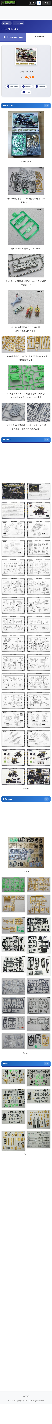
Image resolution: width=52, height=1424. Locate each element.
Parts (26, 92)
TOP (46, 105)
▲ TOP (26, 1396)
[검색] (39, 3)
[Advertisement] (26, 12)
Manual (27, 86)
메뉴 (46, 3)
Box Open (13, 86)
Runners (41, 86)
